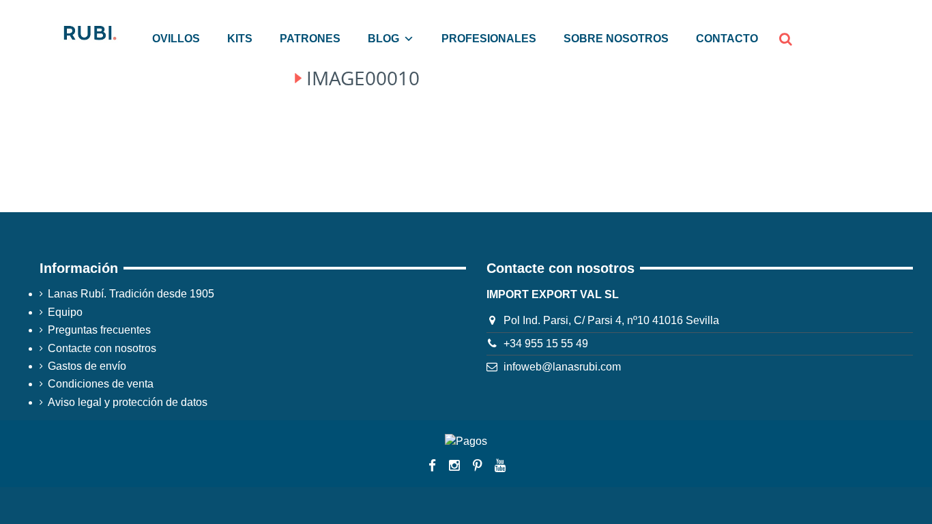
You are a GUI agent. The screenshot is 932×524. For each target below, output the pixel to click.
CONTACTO (727, 38)
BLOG (383, 38)
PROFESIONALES (488, 38)
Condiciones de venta (101, 384)
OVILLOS (176, 38)
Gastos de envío (87, 366)
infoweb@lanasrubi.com (562, 367)
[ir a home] (89, 32)
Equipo (65, 312)
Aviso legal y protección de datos (127, 402)
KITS (239, 38)
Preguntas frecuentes (99, 330)
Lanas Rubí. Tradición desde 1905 (131, 294)
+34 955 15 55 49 (546, 343)
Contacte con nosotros (102, 348)
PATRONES (310, 38)
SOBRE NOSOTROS (616, 38)
